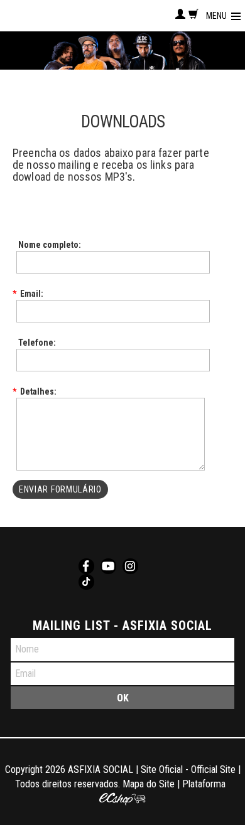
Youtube (108, 566)
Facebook (86, 566)
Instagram (130, 566)
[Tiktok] (86, 582)
